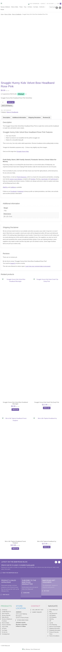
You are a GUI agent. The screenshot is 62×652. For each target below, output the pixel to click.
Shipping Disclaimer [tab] (34, 117)
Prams (21, 7)
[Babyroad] (13, 3)
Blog (50, 611)
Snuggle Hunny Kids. (23, 151)
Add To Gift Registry (7, 105)
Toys (25, 7)
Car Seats (35, 7)
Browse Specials (6, 615)
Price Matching (53, 624)
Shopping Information (54, 630)
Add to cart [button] (15, 409)
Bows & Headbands (16, 14)
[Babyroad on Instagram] (60, 7)
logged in (13, 263)
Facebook (13, 191)
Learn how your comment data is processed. (38, 266)
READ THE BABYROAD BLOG (10, 572)
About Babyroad (53, 609)
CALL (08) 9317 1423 (37, 609)
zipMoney (13, 187)
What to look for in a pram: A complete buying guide (17, 565)
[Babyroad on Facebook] (57, 7)
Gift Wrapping (52, 617)
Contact (43, 3)
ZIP (50, 621)
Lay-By (51, 622)
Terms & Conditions (54, 635)
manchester (44, 179)
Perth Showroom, (22, 177)
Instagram (20, 191)
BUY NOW (46, 591)
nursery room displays (16, 179)
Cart (59, 3)
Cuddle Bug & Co (6, 611)
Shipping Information (54, 628)
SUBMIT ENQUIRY (37, 612)
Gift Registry (52, 615)
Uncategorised (5, 634)
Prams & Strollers (6, 624)
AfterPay (5, 187)
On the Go (41, 7)
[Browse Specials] (31, 4)
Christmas (4, 609)
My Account (50, 3)
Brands (2, 9)
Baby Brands (5, 617)
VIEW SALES (6, 594)
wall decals (54, 179)
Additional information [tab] (19, 117)
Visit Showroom (34, 3)
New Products (5, 613)
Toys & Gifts (5, 626)
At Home (30, 7)
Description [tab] (6, 117)
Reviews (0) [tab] (46, 117)
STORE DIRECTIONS (22, 620)
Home (2, 14)
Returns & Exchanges (54, 626)
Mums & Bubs (14, 7)
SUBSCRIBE (26, 592)
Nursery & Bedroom (5, 7)
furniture (33, 179)
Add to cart (10, 102)
